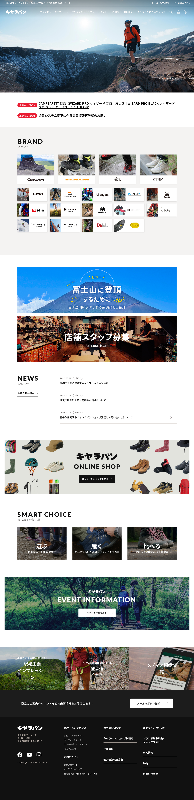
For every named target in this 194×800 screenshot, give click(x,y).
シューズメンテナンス (74, 735)
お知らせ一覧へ (25, 393)
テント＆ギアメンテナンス (75, 744)
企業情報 (108, 749)
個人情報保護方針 (113, 759)
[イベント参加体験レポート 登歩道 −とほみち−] (97, 688)
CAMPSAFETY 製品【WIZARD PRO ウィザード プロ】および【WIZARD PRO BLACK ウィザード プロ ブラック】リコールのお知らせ (107, 105)
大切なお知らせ (112, 727)
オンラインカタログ (73, 769)
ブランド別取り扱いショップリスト (154, 740)
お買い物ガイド (71, 764)
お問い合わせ (150, 774)
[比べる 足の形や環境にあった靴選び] (152, 558)
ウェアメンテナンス (73, 740)
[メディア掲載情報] (161, 688)
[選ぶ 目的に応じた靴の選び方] (42, 558)
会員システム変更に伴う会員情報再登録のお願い (73, 115)
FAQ (145, 763)
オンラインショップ (82, 11)
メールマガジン (163, 3)
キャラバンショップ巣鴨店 (118, 738)
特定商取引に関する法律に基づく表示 (80, 773)
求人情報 (148, 752)
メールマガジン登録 (148, 703)
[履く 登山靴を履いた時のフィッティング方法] (97, 558)
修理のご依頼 (70, 748)
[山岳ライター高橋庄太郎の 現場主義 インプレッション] (32, 688)
